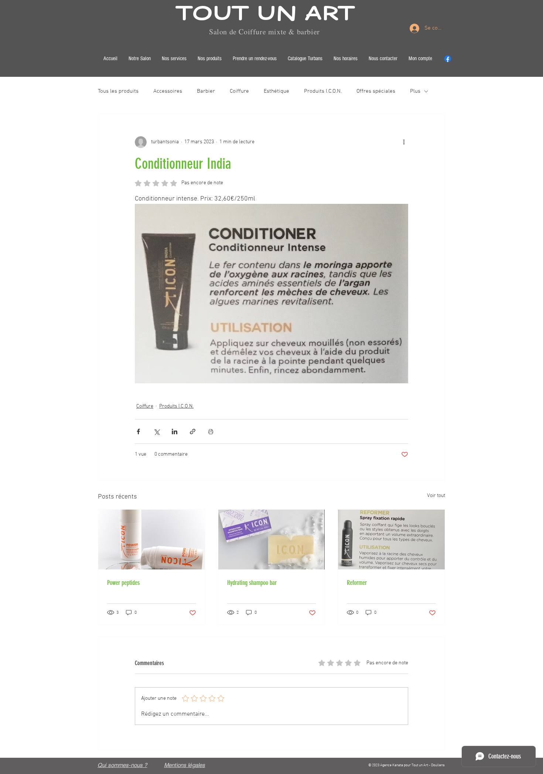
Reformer (357, 583)
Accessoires (167, 91)
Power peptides (123, 583)
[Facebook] (447, 58)
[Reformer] (391, 539)
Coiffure (239, 91)
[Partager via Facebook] (138, 431)
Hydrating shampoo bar (252, 583)
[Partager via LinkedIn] (174, 431)
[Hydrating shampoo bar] (271, 539)
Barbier (206, 91)
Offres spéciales (375, 91)
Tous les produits (118, 91)
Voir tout (436, 496)
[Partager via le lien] (192, 431)
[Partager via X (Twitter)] (156, 431)
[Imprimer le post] (210, 431)
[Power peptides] (151, 539)
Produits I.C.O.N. (323, 91)
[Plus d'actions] (403, 142)
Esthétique (276, 91)
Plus (415, 91)
